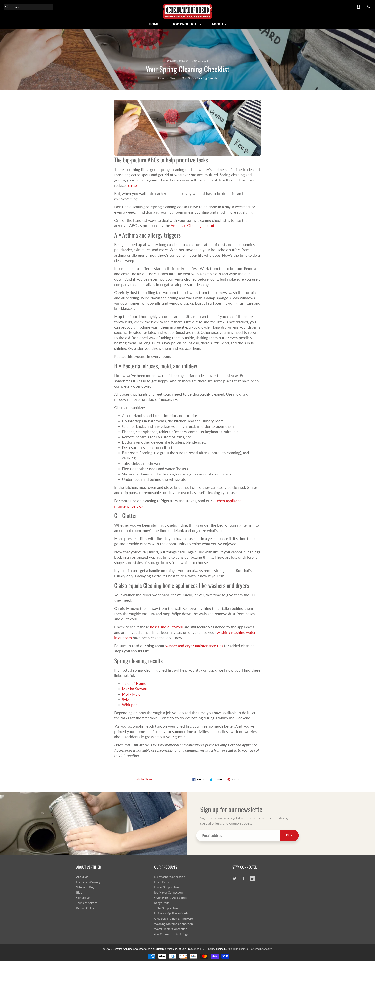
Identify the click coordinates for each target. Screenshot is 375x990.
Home (154, 24)
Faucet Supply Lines (166, 887)
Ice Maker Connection (168, 892)
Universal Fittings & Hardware (173, 918)
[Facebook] (243, 878)
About (218, 24)
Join (289, 835)
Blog (79, 892)
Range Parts (161, 903)
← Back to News (140, 779)
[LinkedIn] (252, 878)
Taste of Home (134, 683)
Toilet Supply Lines (166, 908)
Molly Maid (131, 694)
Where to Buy (85, 887)
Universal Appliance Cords (171, 913)
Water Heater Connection (170, 929)
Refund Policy (85, 908)
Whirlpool (130, 704)
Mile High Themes (238, 948)
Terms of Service (86, 903)
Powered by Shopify (261, 948)
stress (133, 185)
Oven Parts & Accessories (171, 897)
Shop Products (185, 24)
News (173, 78)
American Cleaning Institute (193, 225)
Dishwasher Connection (169, 876)
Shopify (211, 948)
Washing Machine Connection (173, 924)
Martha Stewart (135, 688)
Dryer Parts (161, 882)
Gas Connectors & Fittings (171, 934)
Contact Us (83, 897)
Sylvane (128, 699)
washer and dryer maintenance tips (194, 645)
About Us (82, 876)
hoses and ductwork (166, 627)
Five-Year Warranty (88, 882)
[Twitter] (234, 878)
